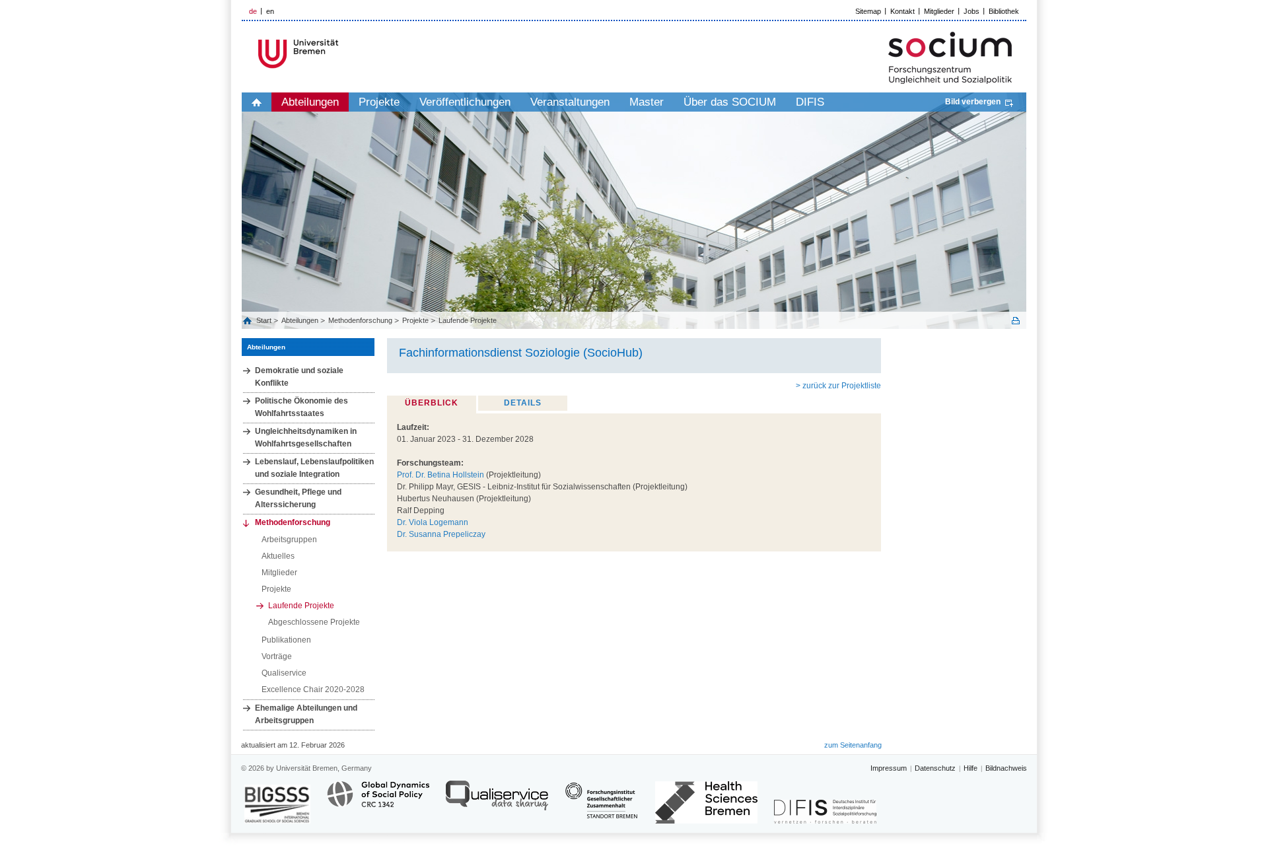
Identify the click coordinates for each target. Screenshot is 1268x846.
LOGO (343, 54)
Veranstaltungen (570, 102)
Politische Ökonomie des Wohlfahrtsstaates (301, 407)
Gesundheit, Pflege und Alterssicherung (298, 498)
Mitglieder (939, 11)
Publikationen (286, 640)
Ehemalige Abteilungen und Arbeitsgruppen (306, 714)
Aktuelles (278, 556)
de (253, 11)
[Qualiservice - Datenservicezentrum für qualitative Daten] (497, 801)
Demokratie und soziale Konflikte (299, 377)
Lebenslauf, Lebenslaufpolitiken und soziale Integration (314, 468)
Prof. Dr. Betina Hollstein (440, 474)
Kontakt (902, 11)
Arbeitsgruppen (289, 539)
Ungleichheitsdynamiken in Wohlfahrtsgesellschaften (306, 437)
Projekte (379, 102)
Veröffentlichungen (465, 102)
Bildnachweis (1006, 768)
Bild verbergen (973, 101)
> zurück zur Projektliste (838, 385)
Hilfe (970, 768)
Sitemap (868, 11)
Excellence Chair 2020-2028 (313, 689)
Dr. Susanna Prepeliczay (441, 534)
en (270, 11)
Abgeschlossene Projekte (314, 622)
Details (523, 402)
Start (264, 320)
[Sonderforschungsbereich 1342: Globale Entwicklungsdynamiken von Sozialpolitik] (378, 801)
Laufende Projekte (468, 320)
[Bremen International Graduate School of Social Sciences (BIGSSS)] (277, 804)
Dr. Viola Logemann (432, 522)
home (256, 102)
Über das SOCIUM (730, 102)
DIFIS (810, 102)
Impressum (888, 768)
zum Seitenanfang (853, 745)
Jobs (971, 11)
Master (646, 102)
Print (1016, 320)
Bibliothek (1004, 11)
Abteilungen (310, 102)
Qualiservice (284, 673)
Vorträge (277, 656)
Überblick (431, 402)
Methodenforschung (360, 320)
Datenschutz (935, 768)
